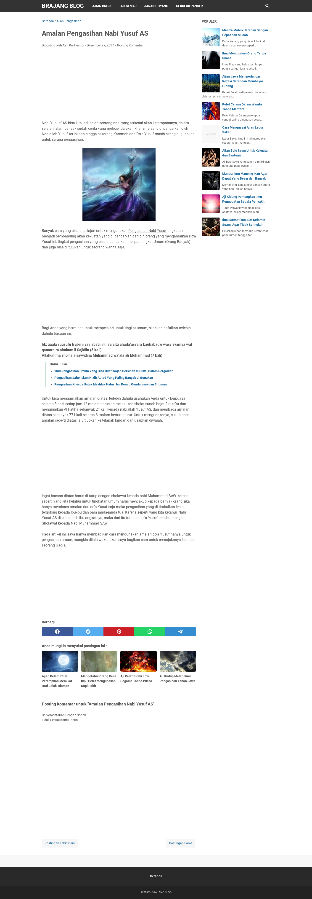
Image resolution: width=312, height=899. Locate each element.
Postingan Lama (181, 843)
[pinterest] (118, 631)
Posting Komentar (130, 45)
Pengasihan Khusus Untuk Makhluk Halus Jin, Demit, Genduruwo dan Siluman (110, 384)
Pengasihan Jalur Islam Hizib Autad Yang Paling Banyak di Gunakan (103, 378)
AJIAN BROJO (102, 6)
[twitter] (88, 631)
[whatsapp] (149, 631)
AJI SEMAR (128, 6)
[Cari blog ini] (267, 6)
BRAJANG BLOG (63, 6)
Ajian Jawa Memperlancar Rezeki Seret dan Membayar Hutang (242, 81)
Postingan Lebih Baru (60, 843)
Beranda (156, 876)
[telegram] (180, 631)
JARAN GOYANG (156, 6)
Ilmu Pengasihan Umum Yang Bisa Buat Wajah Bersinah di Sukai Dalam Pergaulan (113, 371)
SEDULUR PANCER (189, 6)
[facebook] (57, 631)
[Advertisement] (119, 85)
